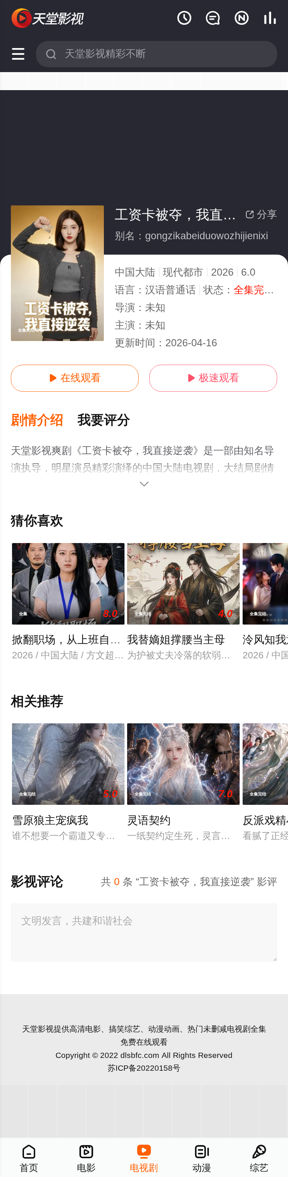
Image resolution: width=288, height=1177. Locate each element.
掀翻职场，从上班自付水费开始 (88, 640)
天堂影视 (38, 1029)
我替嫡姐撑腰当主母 (176, 640)
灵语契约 (149, 820)
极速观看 (213, 377)
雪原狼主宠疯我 (50, 820)
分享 (261, 214)
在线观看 (75, 377)
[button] (44, 420)
